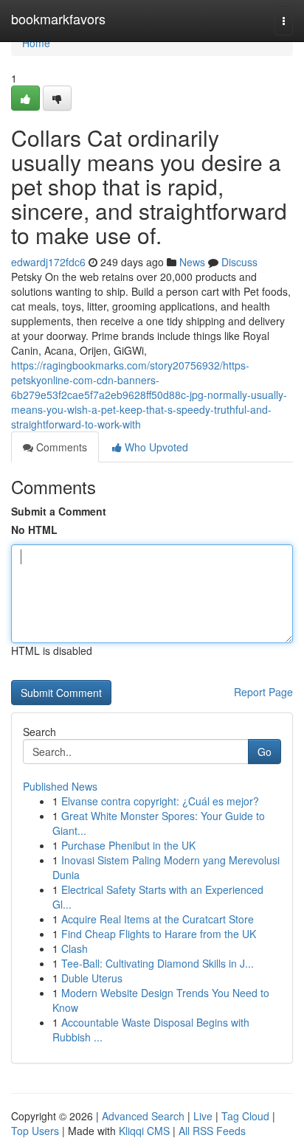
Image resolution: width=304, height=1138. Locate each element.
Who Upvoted (155, 447)
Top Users (35, 1130)
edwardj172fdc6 (48, 261)
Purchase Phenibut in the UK (128, 845)
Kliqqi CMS (144, 1130)
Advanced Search (143, 1115)
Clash (74, 948)
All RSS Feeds (212, 1130)
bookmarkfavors (58, 18)
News (192, 261)
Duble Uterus (91, 978)
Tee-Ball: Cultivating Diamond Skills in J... (157, 963)
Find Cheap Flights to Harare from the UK (158, 933)
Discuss (239, 261)
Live (203, 1115)
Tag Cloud (245, 1115)
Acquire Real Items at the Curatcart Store (157, 919)
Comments (60, 447)
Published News (60, 786)
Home (36, 42)
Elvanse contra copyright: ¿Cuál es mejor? (160, 801)
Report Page (263, 691)
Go (265, 751)
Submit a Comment (58, 511)
